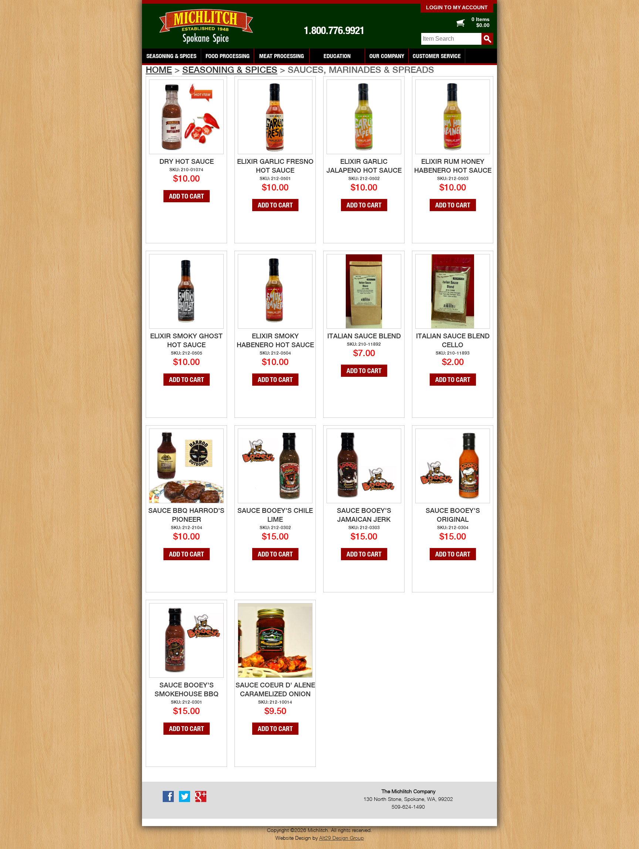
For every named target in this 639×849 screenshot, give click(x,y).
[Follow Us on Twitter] (186, 800)
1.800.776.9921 (334, 30)
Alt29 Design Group (341, 838)
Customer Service (437, 56)
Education (337, 56)
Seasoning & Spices (171, 56)
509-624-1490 (408, 807)
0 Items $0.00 (480, 22)
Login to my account (457, 7)
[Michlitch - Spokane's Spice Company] (208, 26)
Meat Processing (281, 56)
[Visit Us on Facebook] (170, 800)
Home (159, 69)
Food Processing (228, 56)
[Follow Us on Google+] (202, 800)
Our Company (386, 56)
